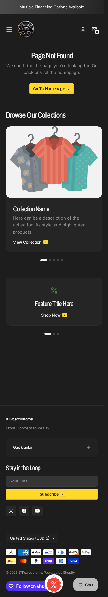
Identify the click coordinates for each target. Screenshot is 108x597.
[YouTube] (37, 511)
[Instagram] (11, 511)
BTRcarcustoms (30, 573)
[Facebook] (24, 511)
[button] (9, 29)
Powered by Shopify (59, 573)
